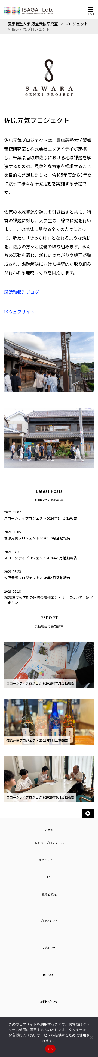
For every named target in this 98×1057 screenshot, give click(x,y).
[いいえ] (91, 1037)
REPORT (49, 974)
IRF (49, 877)
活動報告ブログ (23, 292)
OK (50, 1049)
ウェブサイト (21, 311)
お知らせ (49, 947)
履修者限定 (49, 894)
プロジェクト (49, 921)
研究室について (49, 860)
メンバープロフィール (49, 842)
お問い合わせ (49, 1001)
